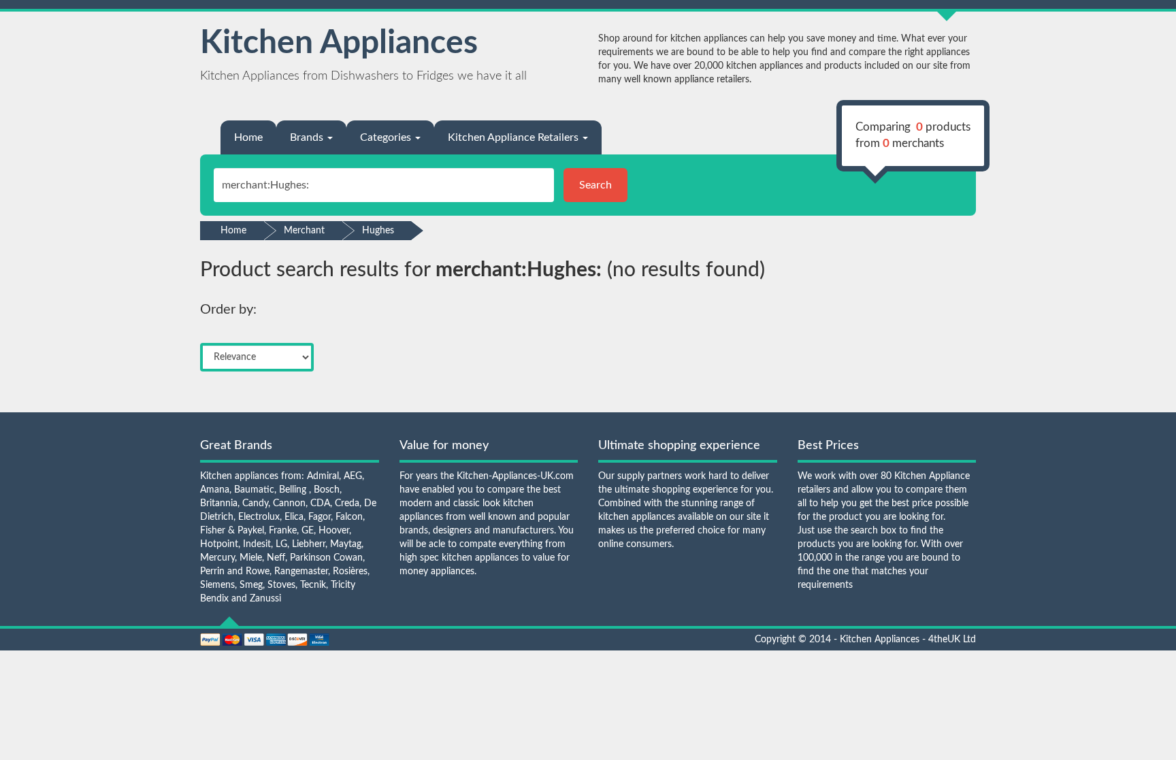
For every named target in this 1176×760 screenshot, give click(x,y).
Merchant (304, 230)
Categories (387, 137)
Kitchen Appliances (339, 43)
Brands (308, 137)
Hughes (378, 230)
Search (595, 185)
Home (248, 137)
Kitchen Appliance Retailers (514, 137)
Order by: (228, 309)
